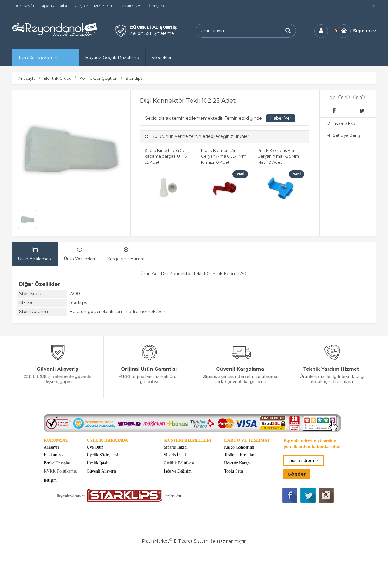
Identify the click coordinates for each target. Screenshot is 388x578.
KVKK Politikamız (60, 471)
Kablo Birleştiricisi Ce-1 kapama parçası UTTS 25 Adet (166, 156)
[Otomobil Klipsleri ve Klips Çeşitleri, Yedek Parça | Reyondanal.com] (54, 35)
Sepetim (362, 30)
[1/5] (332, 97)
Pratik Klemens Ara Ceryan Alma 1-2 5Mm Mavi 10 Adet (278, 156)
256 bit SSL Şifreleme (151, 33)
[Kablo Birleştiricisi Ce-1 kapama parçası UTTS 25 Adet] (168, 189)
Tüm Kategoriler (35, 58)
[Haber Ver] (280, 118)
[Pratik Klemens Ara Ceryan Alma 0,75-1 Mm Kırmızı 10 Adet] (224, 189)
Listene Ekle (344, 123)
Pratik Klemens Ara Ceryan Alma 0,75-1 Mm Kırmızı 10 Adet (223, 156)
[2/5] (336, 97)
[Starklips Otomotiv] (124, 500)
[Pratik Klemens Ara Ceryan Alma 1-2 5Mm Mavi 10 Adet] (281, 189)
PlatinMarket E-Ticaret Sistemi (175, 541)
